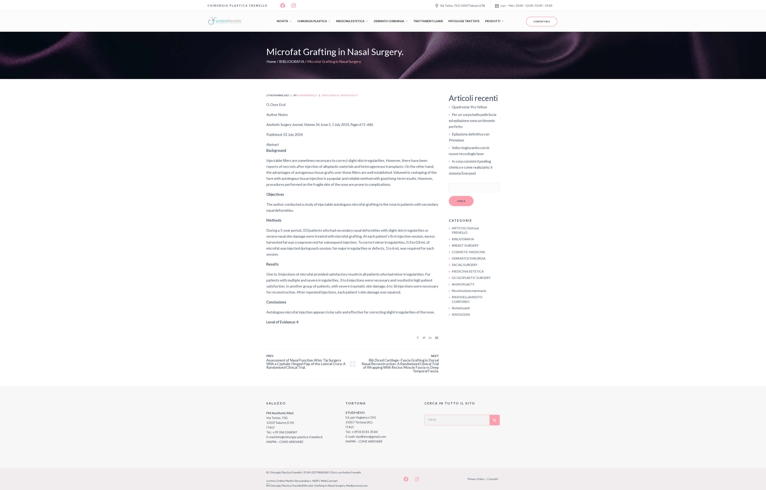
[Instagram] (294, 6)
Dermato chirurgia (389, 21)
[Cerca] (494, 420)
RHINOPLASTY (349, 95)
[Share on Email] (436, 337)
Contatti (492, 479)
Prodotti (492, 21)
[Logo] (225, 21)
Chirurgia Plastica (312, 21)
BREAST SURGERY (465, 245)
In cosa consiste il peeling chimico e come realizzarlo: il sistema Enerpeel (470, 167)
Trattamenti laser (428, 21)
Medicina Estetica (350, 21)
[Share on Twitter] (424, 337)
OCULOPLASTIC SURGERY (471, 278)
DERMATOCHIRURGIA (469, 258)
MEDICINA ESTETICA (468, 271)
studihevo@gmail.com (371, 436)
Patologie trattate (464, 21)
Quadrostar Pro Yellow (469, 107)
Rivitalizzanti (461, 308)
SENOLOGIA (461, 314)
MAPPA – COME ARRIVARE (284, 442)
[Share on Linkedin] (430, 337)
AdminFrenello (307, 95)
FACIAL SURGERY (464, 265)
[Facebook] (283, 6)
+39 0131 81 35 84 (365, 432)
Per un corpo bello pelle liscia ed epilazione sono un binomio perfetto (472, 120)
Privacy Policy (476, 479)
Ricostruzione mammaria (469, 290)
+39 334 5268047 (284, 432)
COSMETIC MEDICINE (468, 252)
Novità (282, 21)
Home (271, 61)
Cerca (461, 201)
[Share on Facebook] (417, 337)
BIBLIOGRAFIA (291, 61)
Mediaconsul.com (357, 485)
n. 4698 (314, 480)
